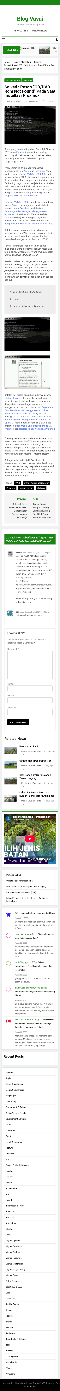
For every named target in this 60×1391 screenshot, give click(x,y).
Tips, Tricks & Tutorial (16, 1339)
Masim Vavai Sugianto (31, 751)
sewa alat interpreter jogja (27, 1019)
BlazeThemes (29, 1386)
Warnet (9, 1368)
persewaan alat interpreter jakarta (31, 987)
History (9, 1177)
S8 (16, 913)
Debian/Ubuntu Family (16, 1113)
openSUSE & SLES (14, 1287)
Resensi (9, 1310)
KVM (17, 483)
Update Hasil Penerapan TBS (35, 760)
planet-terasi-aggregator (36, 483)
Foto (8, 1159)
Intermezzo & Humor (15, 1206)
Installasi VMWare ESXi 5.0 (31, 174)
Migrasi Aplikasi (13, 1240)
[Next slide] (57, 1)
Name (11, 683)
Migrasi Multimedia (14, 1264)
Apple (8, 1078)
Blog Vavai (30, 19)
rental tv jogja (21, 962)
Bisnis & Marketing (14, 1084)
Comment (13, 649)
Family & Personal (14, 1142)
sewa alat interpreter (25, 934)
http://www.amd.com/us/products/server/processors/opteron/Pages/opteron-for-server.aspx (34, 588)
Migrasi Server (12, 1275)
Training (27, 80)
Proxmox (39, 171)
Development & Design (16, 1119)
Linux (8, 1234)
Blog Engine (11, 1095)
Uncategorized (12, 1356)
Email (10, 695)
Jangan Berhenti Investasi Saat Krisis (38, 913)
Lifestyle (10, 1229)
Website (11, 707)
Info (7, 1194)
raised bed (10, 1298)
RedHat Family (12, 1304)
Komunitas (11, 1223)
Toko (8, 1345)
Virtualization (26, 488)
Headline (10, 1171)
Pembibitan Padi (28, 746)
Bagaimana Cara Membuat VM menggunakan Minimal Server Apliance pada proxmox (28, 410)
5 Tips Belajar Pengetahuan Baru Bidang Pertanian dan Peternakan (33, 966)
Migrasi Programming (15, 1269)
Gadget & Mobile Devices (17, 1165)
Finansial (10, 1153)
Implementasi (12, 80)
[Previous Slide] (52, 1)
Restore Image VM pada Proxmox (37, 428)
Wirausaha (10, 1374)
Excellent (21, 152)
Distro (8, 1124)
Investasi (10, 1217)
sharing (9, 1321)
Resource (10, 1316)
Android (9, 1072)
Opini (8, 1293)
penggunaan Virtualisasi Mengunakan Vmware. (29, 223)
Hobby (9, 1182)
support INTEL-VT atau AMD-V (20, 195)
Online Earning (12, 1281)
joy (17, 612)
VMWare (24, 171)
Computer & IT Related (16, 1107)
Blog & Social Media (15, 1090)
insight (9, 1200)
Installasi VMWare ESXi (16, 202)
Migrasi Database (14, 1246)
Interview (10, 1211)
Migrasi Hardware (14, 1258)
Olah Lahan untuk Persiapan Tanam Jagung (26, 886)
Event (8, 1136)
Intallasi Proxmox (13, 398)
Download (10, 1130)
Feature (9, 1148)
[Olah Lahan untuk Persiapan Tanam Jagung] (40, 51)
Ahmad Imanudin (14, 101)
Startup (9, 1327)
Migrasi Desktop (13, 1252)
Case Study (11, 1101)
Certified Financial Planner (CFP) (21, 892)
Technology (11, 1333)
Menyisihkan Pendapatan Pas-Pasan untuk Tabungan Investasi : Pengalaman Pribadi (35, 1023)
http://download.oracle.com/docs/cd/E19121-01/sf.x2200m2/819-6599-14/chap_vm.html (34, 574)
